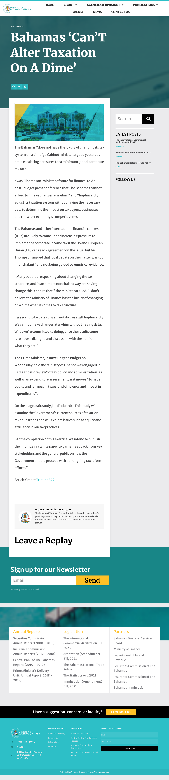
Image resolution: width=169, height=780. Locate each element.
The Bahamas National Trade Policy (133, 163)
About (69, 5)
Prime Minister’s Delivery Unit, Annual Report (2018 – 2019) (33, 675)
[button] (14, 87)
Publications (144, 5)
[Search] (148, 119)
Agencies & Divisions (103, 5)
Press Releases (17, 26)
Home (49, 5)
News (97, 12)
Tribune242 (45, 480)
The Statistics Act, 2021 (79, 675)
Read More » (120, 146)
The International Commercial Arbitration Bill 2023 (131, 141)
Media (78, 12)
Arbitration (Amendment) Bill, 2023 (134, 152)
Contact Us (120, 12)
